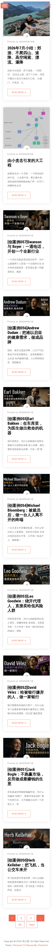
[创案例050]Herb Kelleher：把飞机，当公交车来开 (26, 865)
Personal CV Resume (23, 945)
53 (19, 924)
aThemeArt (42, 945)
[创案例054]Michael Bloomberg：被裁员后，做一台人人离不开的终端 (25, 512)
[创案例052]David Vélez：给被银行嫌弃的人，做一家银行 (25, 692)
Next (32, 924)
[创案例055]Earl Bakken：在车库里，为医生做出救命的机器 (25, 425)
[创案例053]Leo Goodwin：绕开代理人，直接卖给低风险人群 (25, 603)
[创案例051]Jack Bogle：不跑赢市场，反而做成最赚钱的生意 (25, 776)
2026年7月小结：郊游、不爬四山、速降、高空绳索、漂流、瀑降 (24, 55)
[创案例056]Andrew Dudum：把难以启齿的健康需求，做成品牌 (25, 335)
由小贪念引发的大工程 (25, 163)
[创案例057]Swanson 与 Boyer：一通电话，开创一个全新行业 (26, 247)
